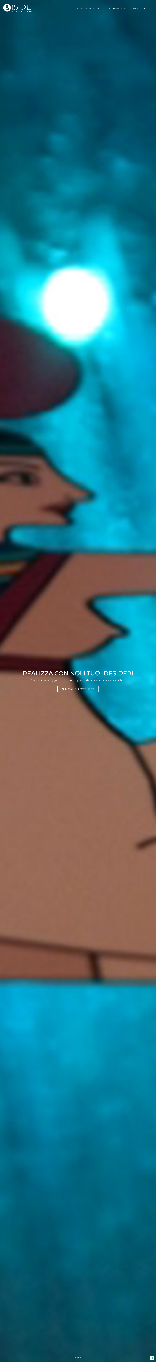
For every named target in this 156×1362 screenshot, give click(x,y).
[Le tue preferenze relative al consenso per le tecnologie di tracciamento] (152, 1358)
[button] (149, 7)
